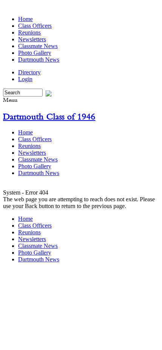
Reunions (29, 32)
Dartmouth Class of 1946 (49, 116)
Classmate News (38, 46)
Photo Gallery (34, 53)
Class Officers (35, 26)
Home (25, 19)
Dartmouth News (38, 59)
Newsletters (32, 39)
